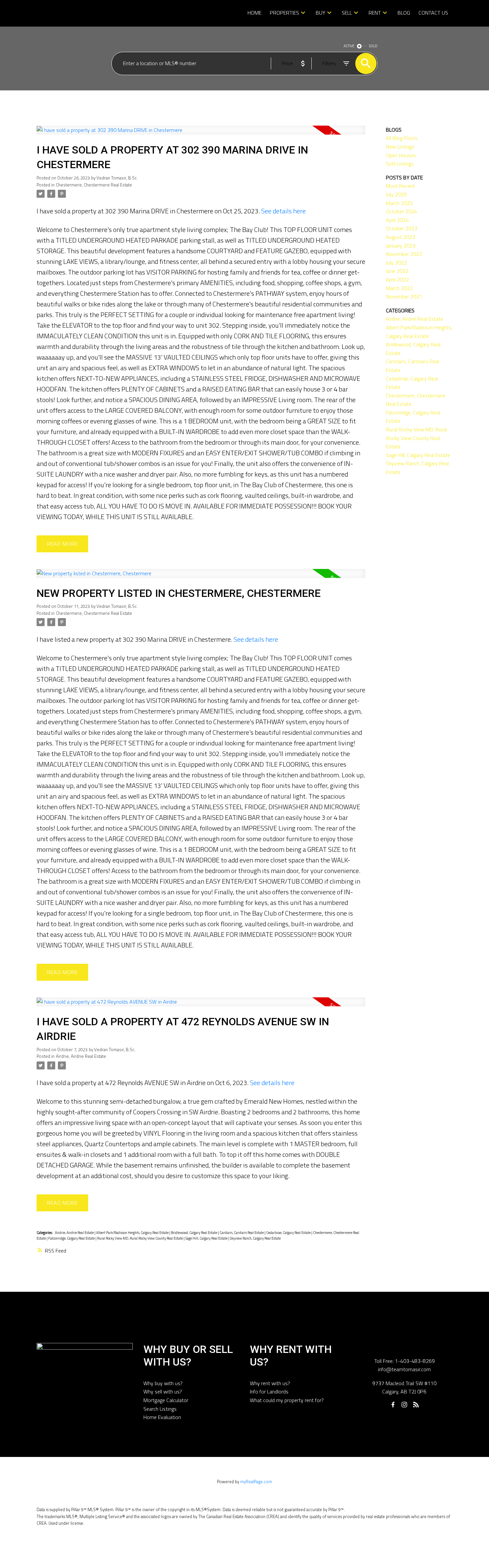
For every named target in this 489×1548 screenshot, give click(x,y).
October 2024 (401, 211)
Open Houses (401, 155)
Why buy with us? (163, 1383)
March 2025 (399, 203)
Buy (320, 13)
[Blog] (415, 1404)
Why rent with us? (270, 1383)
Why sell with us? (162, 1391)
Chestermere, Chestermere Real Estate (94, 184)
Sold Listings (400, 163)
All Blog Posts (401, 138)
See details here (283, 211)
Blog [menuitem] (404, 13)
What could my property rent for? (287, 1400)
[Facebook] (393, 1404)
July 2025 (396, 194)
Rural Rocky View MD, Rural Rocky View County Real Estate (140, 1238)
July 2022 (396, 263)
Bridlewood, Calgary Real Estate (194, 1232)
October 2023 (401, 228)
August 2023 (400, 237)
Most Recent (400, 186)
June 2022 (397, 271)
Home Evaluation (162, 1417)
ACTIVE (349, 46)
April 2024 (397, 220)
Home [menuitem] (254, 13)
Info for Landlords (269, 1391)
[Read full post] (201, 134)
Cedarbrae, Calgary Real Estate (288, 1232)
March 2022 (399, 288)
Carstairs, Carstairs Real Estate (242, 1232)
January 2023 (400, 246)
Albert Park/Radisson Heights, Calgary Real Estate (132, 1232)
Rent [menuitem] (375, 13)
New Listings (400, 147)
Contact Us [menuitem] (433, 13)
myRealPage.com (256, 1481)
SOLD (373, 46)
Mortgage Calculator (165, 1400)
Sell (347, 13)
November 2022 (404, 254)
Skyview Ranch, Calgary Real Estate (255, 1238)
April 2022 (397, 279)
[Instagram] (404, 1404)
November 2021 (404, 296)
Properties (284, 13)
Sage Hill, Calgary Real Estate (206, 1238)
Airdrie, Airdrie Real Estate (81, 1056)
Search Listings (160, 1409)
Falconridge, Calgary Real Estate (71, 1238)
